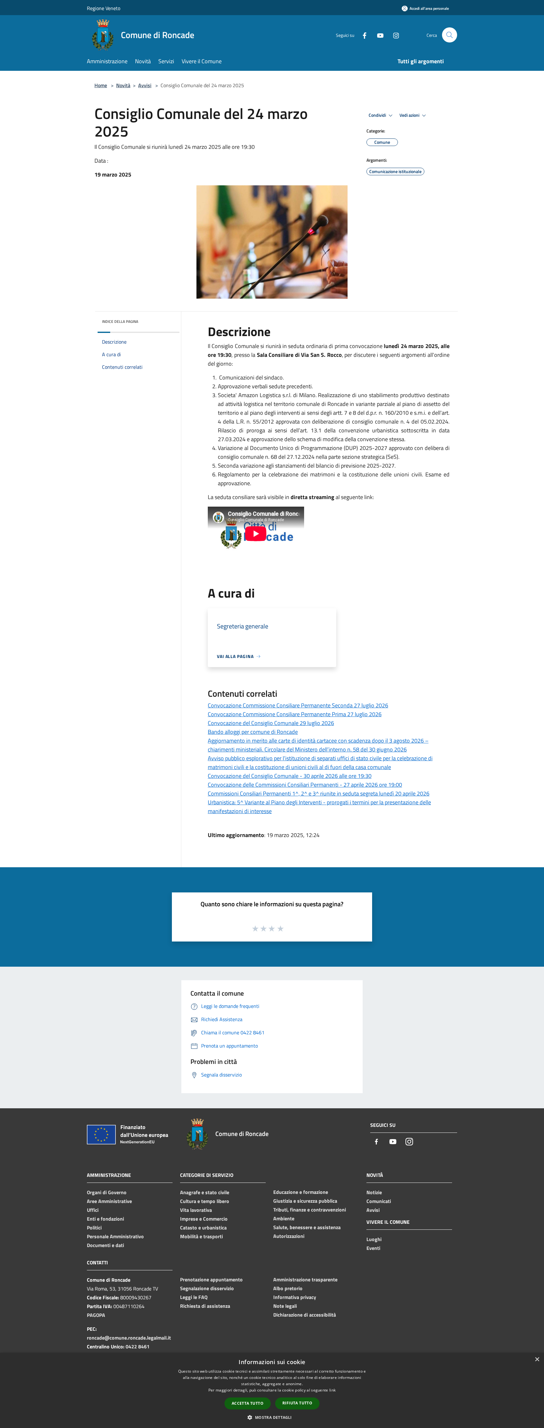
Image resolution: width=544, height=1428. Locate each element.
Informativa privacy (294, 1297)
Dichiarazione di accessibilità (304, 1314)
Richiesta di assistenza (205, 1306)
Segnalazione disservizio (207, 1288)
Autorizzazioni (288, 1236)
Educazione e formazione (300, 1192)
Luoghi (374, 1239)
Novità (123, 85)
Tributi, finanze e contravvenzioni (309, 1209)
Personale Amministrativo (115, 1236)
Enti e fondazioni (105, 1219)
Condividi (378, 115)
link (332, 1390)
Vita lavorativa (196, 1210)
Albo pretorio (288, 1288)
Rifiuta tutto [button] (297, 1403)
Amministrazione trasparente (305, 1279)
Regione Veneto (103, 8)
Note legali (285, 1306)
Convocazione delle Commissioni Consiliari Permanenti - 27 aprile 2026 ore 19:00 (305, 784)
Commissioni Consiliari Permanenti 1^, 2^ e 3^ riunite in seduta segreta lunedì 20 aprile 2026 (318, 793)
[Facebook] (362, 35)
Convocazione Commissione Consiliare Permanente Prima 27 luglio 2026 (295, 714)
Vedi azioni (410, 115)
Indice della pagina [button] (120, 321)
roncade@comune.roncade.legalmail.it (129, 1337)
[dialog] (272, 1390)
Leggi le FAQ (193, 1297)
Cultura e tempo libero (204, 1201)
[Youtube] (377, 35)
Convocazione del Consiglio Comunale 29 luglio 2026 (271, 723)
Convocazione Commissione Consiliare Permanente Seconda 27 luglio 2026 (298, 705)
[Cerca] (449, 34)
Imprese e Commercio (204, 1219)
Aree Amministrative (109, 1201)
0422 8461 (138, 1346)
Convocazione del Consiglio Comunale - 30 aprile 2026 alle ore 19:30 (289, 776)
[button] (272, 1417)
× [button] (537, 1359)
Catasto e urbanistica (203, 1227)
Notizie (374, 1192)
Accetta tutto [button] (248, 1403)
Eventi (373, 1248)
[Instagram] (393, 35)
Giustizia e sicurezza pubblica (305, 1201)
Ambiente (283, 1218)
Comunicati (378, 1201)
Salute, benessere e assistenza (307, 1227)
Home (100, 85)
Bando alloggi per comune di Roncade (253, 732)
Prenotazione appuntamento (211, 1279)
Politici (94, 1227)
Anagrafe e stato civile (204, 1192)
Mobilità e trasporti (201, 1236)
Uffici (93, 1210)
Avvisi (144, 85)
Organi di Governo (107, 1192)
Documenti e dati (105, 1245)
